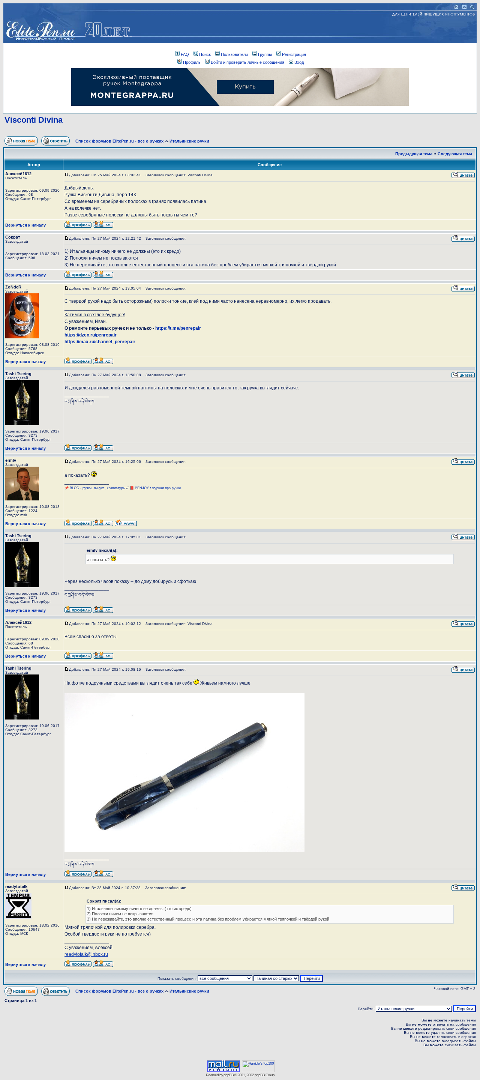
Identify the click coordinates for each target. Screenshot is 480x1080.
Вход (299, 62)
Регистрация (294, 54)
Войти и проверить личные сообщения (247, 62)
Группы (265, 54)
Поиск (205, 54)
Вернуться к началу (25, 225)
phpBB (229, 1075)
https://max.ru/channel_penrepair (99, 341)
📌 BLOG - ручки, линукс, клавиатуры (95, 488)
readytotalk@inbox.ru (86, 954)
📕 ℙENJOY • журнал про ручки (155, 488)
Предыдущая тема (413, 154)
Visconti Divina (33, 120)
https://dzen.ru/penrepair (90, 335)
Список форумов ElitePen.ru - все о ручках (119, 141)
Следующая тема (455, 154)
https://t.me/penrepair (178, 328)
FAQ (185, 54)
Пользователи (234, 54)
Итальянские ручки (189, 141)
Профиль (192, 62)
